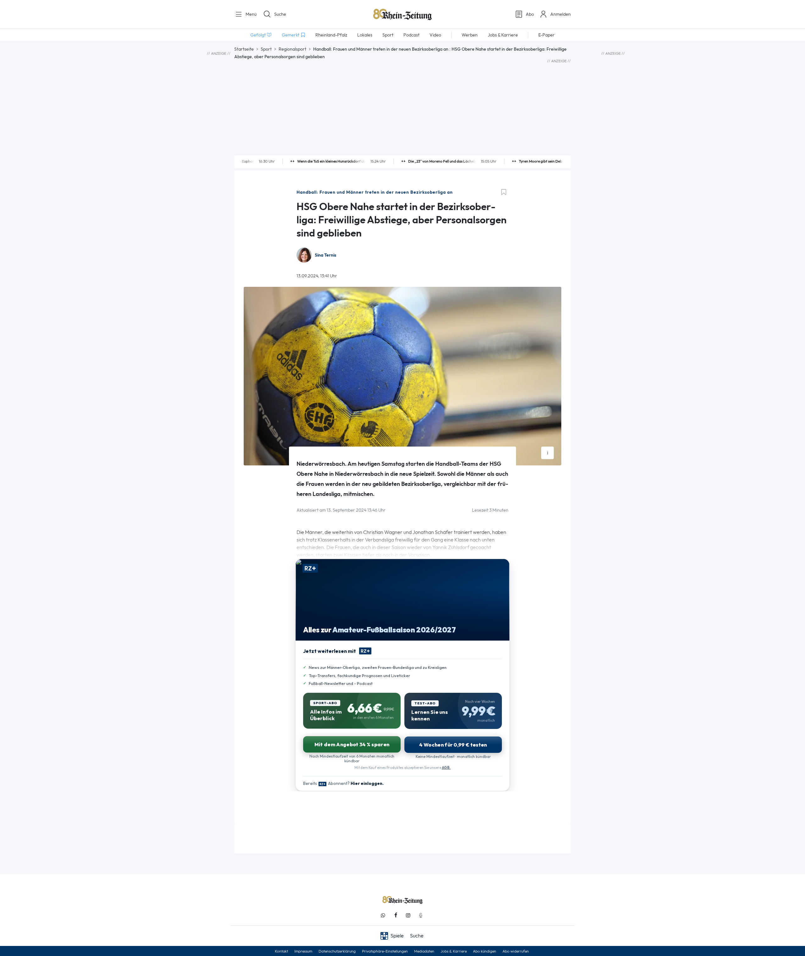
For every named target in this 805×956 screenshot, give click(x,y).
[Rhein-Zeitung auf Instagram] (408, 915)
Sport (266, 49)
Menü (250, 14)
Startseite (244, 49)
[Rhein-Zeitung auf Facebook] (395, 915)
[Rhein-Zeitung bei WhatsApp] (383, 915)
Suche (280, 14)
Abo (530, 14)
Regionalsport (292, 49)
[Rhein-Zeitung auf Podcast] (421, 915)
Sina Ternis (325, 255)
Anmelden (560, 14)
